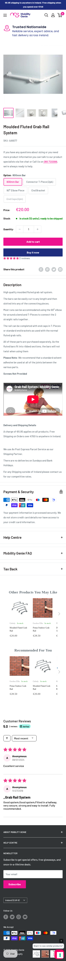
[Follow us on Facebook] (5, 917)
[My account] (53, 15)
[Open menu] (5, 15)
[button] (11, 258)
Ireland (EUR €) (12, 900)
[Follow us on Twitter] (12, 917)
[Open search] (46, 15)
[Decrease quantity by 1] (19, 229)
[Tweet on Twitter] (53, 269)
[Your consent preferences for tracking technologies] (60, 955)
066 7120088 (50, 161)
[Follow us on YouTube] (25, 917)
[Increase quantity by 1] (37, 229)
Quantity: (8, 229)
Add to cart (33, 241)
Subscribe (14, 884)
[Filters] (6, 738)
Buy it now (33, 252)
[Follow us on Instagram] (18, 917)
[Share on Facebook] (41, 269)
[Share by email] (60, 269)
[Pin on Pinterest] (47, 269)
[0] (60, 15)
